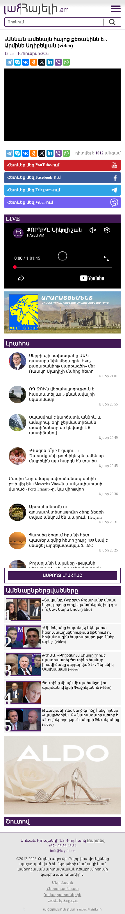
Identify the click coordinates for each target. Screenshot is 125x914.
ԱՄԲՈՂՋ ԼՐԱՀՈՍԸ (62, 575)
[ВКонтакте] (25, 62)
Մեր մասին (62, 883)
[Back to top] (114, 903)
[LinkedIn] (50, 62)
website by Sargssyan (63, 901)
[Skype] (17, 62)
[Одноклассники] (33, 62)
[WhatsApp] (66, 62)
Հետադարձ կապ (63, 889)
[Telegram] (9, 62)
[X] (41, 62)
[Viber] (58, 62)
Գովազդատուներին (62, 895)
